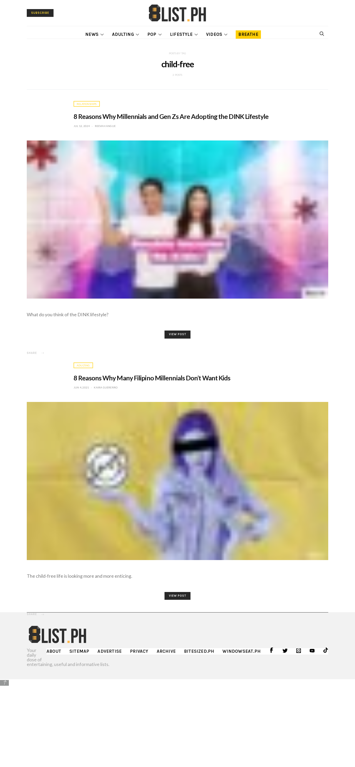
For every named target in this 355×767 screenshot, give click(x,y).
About (54, 651)
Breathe (248, 34)
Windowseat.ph (241, 651)
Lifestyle (181, 34)
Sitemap (79, 651)
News (91, 34)
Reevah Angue (105, 125)
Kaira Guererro (105, 387)
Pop (151, 34)
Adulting (123, 34)
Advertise (109, 651)
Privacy (139, 651)
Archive (166, 651)
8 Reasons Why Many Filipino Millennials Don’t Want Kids (152, 378)
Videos (214, 34)
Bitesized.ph (199, 651)
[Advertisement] (177, 723)
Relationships (87, 103)
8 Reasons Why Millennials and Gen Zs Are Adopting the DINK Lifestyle (171, 116)
